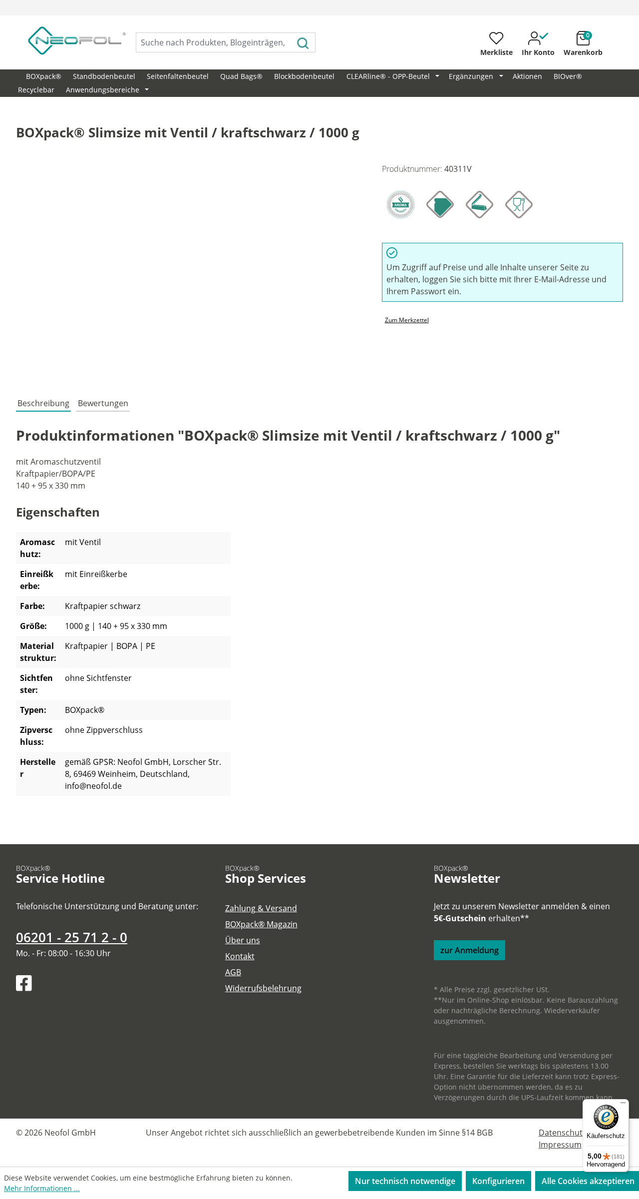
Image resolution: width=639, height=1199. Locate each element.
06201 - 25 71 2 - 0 (71, 937)
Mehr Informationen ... (42, 1188)
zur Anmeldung (469, 950)
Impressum (560, 1144)
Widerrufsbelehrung (263, 988)
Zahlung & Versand (261, 908)
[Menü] (623, 1105)
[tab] (43, 404)
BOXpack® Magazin (261, 924)
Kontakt (240, 956)
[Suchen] (303, 42)
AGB (233, 972)
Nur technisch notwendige (405, 1181)
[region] (189, 270)
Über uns (242, 940)
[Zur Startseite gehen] (66, 40)
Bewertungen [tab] (103, 403)
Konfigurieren (498, 1181)
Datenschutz (562, 1132)
